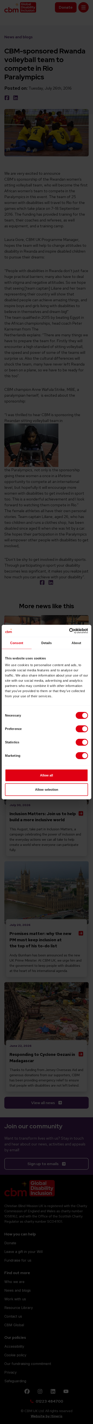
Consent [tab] (16, 643)
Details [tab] (46, 643)
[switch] (82, 728)
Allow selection (46, 789)
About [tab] (76, 643)
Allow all (46, 775)
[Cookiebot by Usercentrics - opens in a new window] (69, 631)
